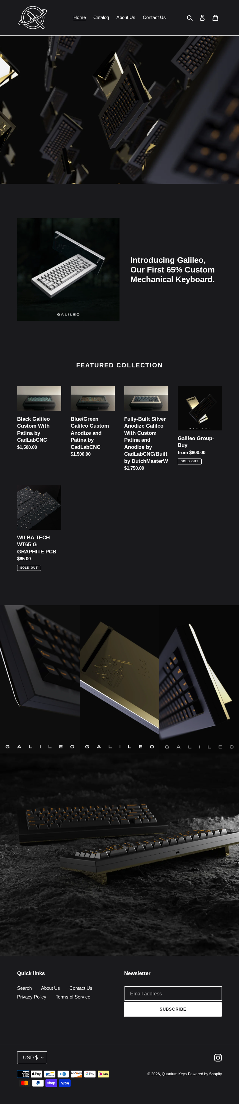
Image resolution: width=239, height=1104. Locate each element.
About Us (50, 988)
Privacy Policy (31, 996)
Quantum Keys (174, 1074)
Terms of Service (73, 996)
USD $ (30, 1057)
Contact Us (80, 988)
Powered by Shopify (205, 1074)
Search (24, 988)
